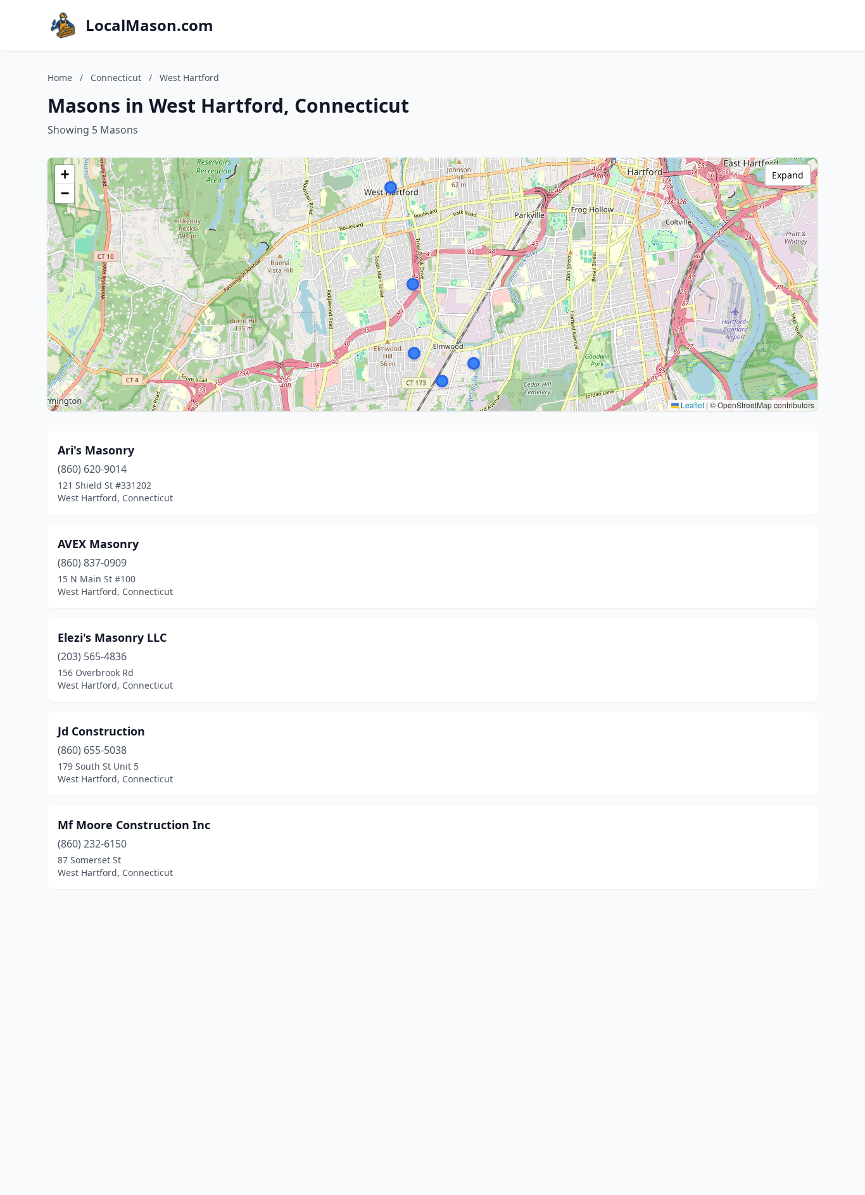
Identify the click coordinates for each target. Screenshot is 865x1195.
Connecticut (116, 78)
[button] (473, 363)
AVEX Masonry (98, 543)
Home (59, 78)
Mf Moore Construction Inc (134, 824)
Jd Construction (101, 731)
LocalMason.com (149, 25)
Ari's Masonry (96, 450)
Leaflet (691, 404)
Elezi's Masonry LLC (112, 637)
